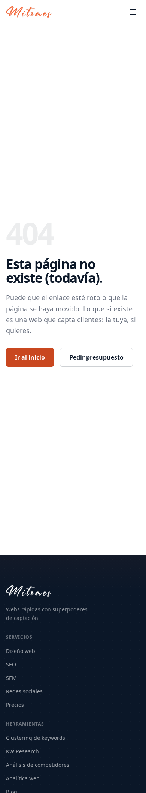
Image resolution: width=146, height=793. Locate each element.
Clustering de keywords (35, 737)
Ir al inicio (30, 357)
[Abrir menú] (132, 11)
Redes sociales (24, 691)
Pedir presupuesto (96, 357)
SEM (11, 677)
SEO (11, 664)
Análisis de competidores (37, 764)
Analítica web (23, 778)
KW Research (22, 751)
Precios (15, 704)
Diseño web (20, 650)
